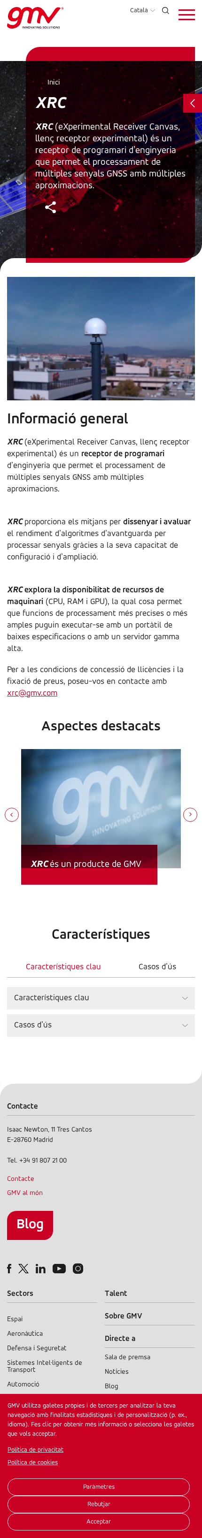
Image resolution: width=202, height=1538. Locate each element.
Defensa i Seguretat (37, 1348)
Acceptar (98, 1521)
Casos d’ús (157, 967)
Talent (116, 1294)
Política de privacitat (35, 1450)
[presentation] (12, 816)
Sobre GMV (123, 1316)
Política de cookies (33, 1463)
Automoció (23, 1384)
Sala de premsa (127, 1357)
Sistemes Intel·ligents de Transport (44, 1367)
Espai (15, 1319)
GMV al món (25, 1193)
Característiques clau (63, 967)
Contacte (20, 1179)
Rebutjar (98, 1504)
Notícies (117, 1372)
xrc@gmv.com (32, 693)
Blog (30, 1224)
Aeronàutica (25, 1334)
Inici (53, 82)
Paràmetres (99, 1487)
